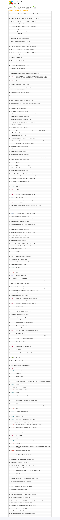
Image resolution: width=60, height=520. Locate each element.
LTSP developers (20, 519)
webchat (31, 6)
